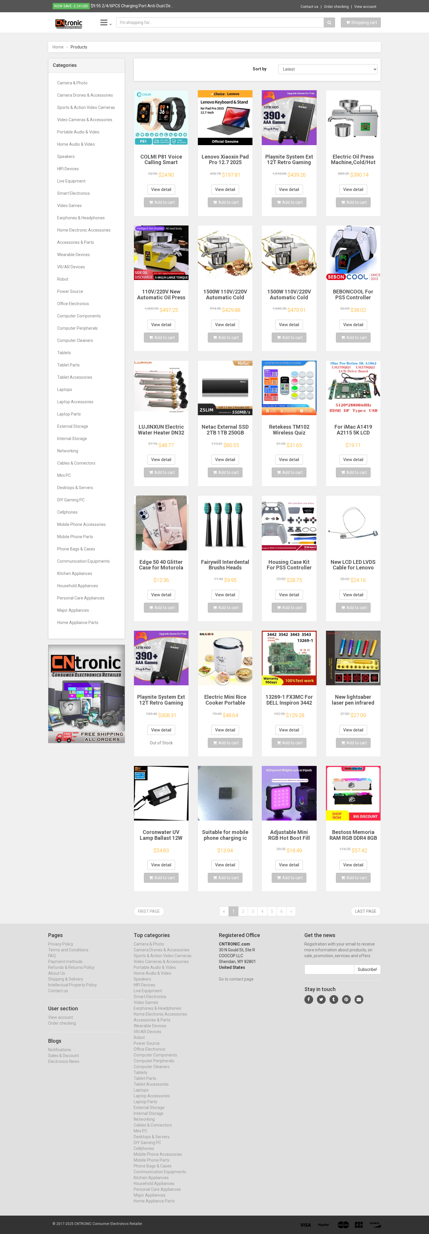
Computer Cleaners (75, 340)
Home (58, 47)
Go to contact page (236, 979)
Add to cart (164, 202)
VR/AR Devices (71, 267)
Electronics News (63, 1061)
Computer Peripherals (77, 328)
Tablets (64, 352)
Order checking (336, 7)
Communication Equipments (83, 561)
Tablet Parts (68, 365)
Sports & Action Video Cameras (86, 107)
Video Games (69, 205)
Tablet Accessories (74, 377)
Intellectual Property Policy (72, 985)
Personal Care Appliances (80, 598)
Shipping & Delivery (65, 979)
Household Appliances (77, 585)
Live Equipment (71, 181)
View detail (161, 189)
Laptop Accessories (75, 401)
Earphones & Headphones (81, 217)
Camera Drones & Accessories (85, 95)
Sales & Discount (63, 1055)
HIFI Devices (68, 168)
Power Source (70, 291)
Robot (62, 279)
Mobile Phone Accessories (81, 524)
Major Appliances (73, 610)
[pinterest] (346, 999)
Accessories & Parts (75, 242)
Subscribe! (367, 969)
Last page (365, 911)
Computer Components (79, 316)
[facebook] (308, 999)
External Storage (72, 426)
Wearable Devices (73, 254)
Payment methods (65, 961)
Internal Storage (72, 438)
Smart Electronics (73, 193)
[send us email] (359, 999)
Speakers (66, 156)
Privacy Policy (60, 944)
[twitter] (321, 999)
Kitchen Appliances (74, 573)
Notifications (59, 1049)
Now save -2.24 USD (71, 6)
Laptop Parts (69, 414)
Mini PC (64, 475)
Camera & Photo (72, 83)
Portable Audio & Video (78, 132)
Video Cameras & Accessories (84, 119)
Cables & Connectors (76, 463)
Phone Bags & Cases (76, 549)
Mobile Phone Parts (75, 536)
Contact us (309, 7)
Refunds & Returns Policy (71, 967)
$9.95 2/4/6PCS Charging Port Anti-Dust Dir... (132, 6)
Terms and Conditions (68, 950)
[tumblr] (333, 999)
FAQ (52, 955)
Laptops (64, 389)
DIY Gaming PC (71, 500)
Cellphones (67, 512)
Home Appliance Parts (77, 622)
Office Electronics (73, 303)
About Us (56, 973)
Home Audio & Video (76, 144)
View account (365, 7)
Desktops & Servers (75, 487)
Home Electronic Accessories (84, 230)
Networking (67, 451)
